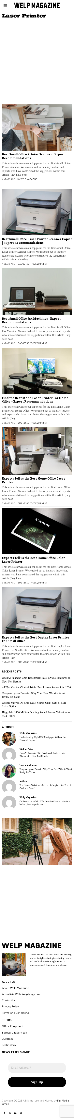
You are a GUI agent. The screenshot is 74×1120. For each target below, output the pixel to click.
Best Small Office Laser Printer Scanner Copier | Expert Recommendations (37, 241)
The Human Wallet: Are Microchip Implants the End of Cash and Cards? (45, 787)
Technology (9, 1045)
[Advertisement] (37, 60)
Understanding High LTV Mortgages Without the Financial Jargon (43, 738)
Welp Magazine (29, 179)
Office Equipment (37, 264)
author (23, 781)
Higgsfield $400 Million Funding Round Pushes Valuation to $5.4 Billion (36, 714)
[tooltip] (9, 739)
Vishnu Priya (26, 749)
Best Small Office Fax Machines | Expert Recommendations (31, 320)
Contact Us (9, 1000)
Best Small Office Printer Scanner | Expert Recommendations (33, 156)
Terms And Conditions (15, 1012)
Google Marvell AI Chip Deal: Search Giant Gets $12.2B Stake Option (34, 704)
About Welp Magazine (15, 988)
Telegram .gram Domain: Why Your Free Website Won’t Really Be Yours (33, 695)
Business (23, 423)
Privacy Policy (10, 1006)
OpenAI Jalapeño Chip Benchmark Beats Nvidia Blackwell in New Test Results (36, 679)
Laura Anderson (28, 765)
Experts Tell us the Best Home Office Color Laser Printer (33, 559)
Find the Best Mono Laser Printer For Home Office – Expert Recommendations (35, 400)
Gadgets (23, 264)
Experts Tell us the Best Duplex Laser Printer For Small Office (35, 639)
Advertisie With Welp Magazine (21, 994)
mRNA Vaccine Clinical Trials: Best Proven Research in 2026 (36, 687)
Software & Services (14, 1032)
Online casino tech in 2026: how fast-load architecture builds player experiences (45, 803)
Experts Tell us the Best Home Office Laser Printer (33, 480)
